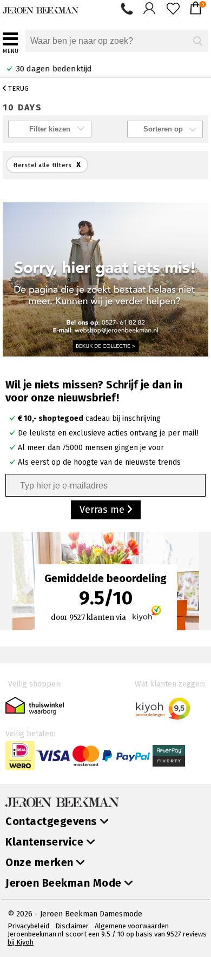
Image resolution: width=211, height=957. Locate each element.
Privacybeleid (28, 926)
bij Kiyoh (21, 942)
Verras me (103, 510)
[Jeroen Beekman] (40, 8)
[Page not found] (105, 279)
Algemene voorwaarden (132, 926)
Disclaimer (72, 926)
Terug (17, 88)
